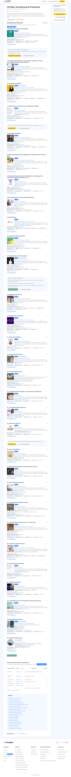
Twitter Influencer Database (21, 767)
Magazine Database (19, 756)
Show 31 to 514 (12, 655)
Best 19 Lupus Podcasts (13, 718)
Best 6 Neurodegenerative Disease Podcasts (17, 710)
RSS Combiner (43, 756)
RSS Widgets (43, 754)
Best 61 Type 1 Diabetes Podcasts (15, 712)
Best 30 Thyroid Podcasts (13, 726)
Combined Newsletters (45, 752)
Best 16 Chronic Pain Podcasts (14, 699)
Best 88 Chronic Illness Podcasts (15, 698)
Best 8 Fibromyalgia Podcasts (14, 725)
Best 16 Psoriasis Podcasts (14, 717)
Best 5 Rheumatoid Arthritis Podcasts (16, 714)
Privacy (5, 758)
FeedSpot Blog (61, 758)
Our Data (5, 752)
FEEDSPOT (44, 1)
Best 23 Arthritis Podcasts (13, 720)
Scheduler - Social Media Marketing (47, 760)
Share (8, 11)
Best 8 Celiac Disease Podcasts (14, 706)
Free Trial (62, 1)
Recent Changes (61, 754)
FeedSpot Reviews (7, 756)
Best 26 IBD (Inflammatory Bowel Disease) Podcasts (18, 704)
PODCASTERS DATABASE (53, 1)
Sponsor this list (20, 19)
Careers (8, 754)
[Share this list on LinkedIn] (14, 11)
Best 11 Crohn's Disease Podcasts (15, 723)
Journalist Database (19, 758)
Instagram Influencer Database (21, 765)
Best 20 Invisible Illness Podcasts (15, 701)
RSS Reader (33, 752)
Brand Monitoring (44, 749)
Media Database (34, 754)
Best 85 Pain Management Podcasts (15, 722)
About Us (5, 749)
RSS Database (18, 749)
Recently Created (61, 756)
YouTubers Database (19, 760)
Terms (5, 760)
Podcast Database (19, 754)
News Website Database (20, 762)
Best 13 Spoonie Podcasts (14, 715)
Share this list (10, 733)
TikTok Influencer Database (21, 769)
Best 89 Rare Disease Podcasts (14, 709)
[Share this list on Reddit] (16, 11)
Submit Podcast (11, 19)
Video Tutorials (61, 749)
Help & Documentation (62, 752)
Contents (23, 9)
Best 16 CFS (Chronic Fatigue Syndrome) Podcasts (18, 707)
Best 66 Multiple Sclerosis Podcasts (15, 728)
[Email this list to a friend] (18, 11)
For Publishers (34, 749)
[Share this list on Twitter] (12, 11)
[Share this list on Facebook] (10, 11)
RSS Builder (42, 758)
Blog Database (18, 752)
